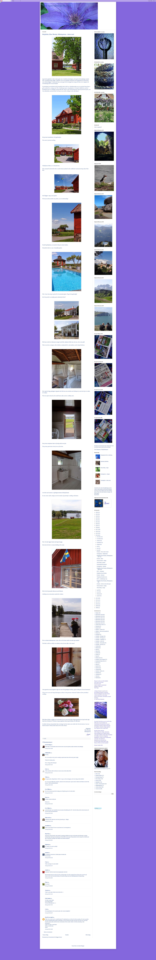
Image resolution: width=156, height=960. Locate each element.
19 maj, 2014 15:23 (49, 764)
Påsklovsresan (98, 657)
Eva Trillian (47, 789)
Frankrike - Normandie (100, 642)
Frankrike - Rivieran (99, 644)
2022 (97, 519)
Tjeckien (97, 667)
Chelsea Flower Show (100, 624)
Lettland (97, 652)
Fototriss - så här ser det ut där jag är (104, 583)
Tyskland (97, 669)
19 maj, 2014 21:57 (49, 865)
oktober (98, 540)
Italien (97, 651)
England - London (99, 629)
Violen (46, 777)
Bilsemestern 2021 (99, 617)
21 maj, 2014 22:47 (49, 912)
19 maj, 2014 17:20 (49, 821)
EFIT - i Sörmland (100, 571)
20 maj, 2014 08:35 (49, 885)
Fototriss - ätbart (100, 558)
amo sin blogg (48, 744)
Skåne (97, 664)
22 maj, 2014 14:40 (49, 929)
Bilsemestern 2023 (99, 621)
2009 (97, 605)
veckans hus (98, 788)
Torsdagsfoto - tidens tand (106, 480)
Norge (97, 654)
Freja (46, 862)
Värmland (97, 672)
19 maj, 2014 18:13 (49, 829)
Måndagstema (88, 731)
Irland (97, 649)
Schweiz (97, 662)
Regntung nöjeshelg (104, 461)
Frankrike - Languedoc (100, 639)
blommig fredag (99, 777)
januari (98, 595)
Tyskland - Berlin (99, 671)
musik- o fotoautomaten (100, 783)
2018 (97, 527)
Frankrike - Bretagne (100, 636)
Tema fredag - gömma (101, 562)
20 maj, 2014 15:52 (49, 904)
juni (98, 548)
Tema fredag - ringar (104, 467)
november (99, 538)
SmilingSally (47, 752)
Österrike (97, 677)
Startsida (67, 934)
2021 (97, 521)
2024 (97, 516)
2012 (97, 600)
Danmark (97, 626)
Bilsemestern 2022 (99, 619)
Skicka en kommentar (48, 932)
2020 (97, 523)
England (97, 627)
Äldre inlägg (88, 934)
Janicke (46, 870)
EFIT (97, 773)
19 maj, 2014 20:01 (49, 840)
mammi (46, 852)
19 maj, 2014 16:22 (49, 803)
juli (97, 546)
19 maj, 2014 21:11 (49, 848)
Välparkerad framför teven (102, 576)
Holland (97, 647)
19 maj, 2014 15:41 (49, 772)
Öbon (46, 882)
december (99, 536)
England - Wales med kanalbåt (101, 631)
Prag (96, 656)
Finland (97, 632)
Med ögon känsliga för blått (56, 5)
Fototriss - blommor (100, 575)
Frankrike (97, 634)
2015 (97, 533)
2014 (97, 535)
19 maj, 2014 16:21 (49, 792)
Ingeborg (47, 844)
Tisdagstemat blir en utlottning (106, 455)
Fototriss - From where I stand (102, 551)
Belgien (97, 612)
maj (98, 550)
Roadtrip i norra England (100, 659)
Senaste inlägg (45, 934)
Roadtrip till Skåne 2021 (100, 661)
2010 (97, 603)
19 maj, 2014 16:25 (49, 813)
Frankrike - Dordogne (100, 637)
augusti (98, 544)
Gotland (97, 646)
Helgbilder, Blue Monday (102, 573)
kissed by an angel (49, 917)
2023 (97, 518)
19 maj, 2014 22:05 (49, 877)
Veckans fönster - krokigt (101, 585)
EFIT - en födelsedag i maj (102, 578)
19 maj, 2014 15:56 (49, 784)
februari (98, 593)
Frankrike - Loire (99, 641)
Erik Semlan (47, 898)
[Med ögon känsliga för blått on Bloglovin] (98, 808)
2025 (97, 514)
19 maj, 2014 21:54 (49, 857)
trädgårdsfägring (99, 785)
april (98, 590)
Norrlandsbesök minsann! (102, 564)
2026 (97, 512)
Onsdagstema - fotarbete (101, 566)
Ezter (46, 769)
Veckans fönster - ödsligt (101, 560)
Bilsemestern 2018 (99, 614)
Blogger (82, 945)
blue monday (98, 778)
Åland (97, 676)
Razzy (46, 797)
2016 (97, 531)
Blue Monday (88, 730)
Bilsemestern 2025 (99, 622)
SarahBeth (47, 825)
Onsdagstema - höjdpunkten (102, 553)
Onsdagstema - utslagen (105, 474)
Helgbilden (88, 728)
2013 (97, 598)
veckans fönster (99, 787)
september (99, 542)
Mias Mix (47, 833)
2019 (97, 525)
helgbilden (98, 782)
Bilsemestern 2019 (99, 616)
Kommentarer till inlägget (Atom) (55, 937)
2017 (97, 529)
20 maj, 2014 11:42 (49, 894)
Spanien (97, 666)
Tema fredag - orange (101, 587)
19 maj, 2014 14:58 (49, 748)
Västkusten (98, 674)
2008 (97, 607)
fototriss (97, 780)
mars (98, 591)
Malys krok (47, 817)
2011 (97, 602)
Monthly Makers (99, 775)
